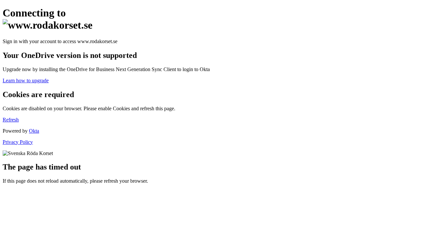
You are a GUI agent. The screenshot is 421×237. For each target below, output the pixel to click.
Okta (34, 131)
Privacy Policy (18, 142)
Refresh (11, 119)
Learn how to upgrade (26, 80)
